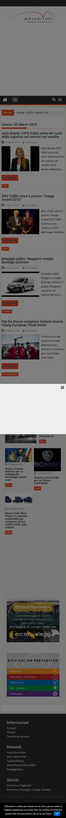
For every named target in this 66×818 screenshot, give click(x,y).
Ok (57, 814)
